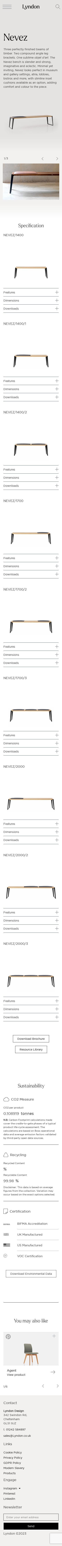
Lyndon (8, 21)
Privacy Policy (12, 1457)
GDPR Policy (12, 1462)
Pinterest (9, 1493)
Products (9, 1473)
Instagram (10, 1488)
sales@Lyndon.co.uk (17, 1435)
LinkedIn (9, 1498)
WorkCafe (21, 24)
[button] (31, 1273)
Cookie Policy (12, 1452)
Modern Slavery (13, 1468)
